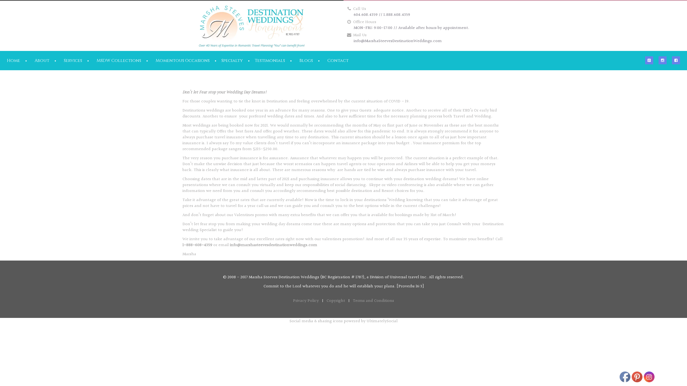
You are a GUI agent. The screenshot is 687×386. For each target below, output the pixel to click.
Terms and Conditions (373, 301)
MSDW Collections (119, 61)
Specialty (232, 61)
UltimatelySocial (382, 321)
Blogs (306, 61)
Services (73, 61)
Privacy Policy (306, 301)
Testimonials (270, 61)
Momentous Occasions (183, 61)
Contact (338, 61)
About (42, 61)
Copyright (336, 301)
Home (13, 61)
